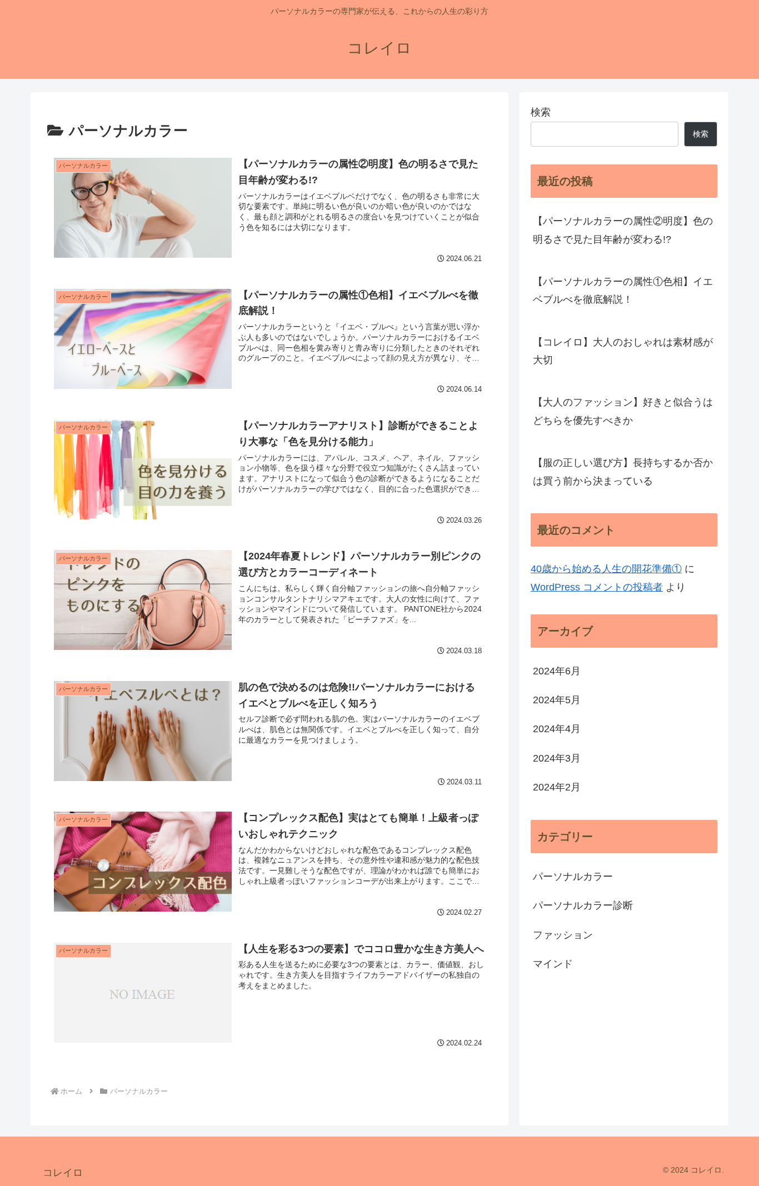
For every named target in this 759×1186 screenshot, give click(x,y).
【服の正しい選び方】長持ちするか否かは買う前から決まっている (623, 471)
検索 (541, 112)
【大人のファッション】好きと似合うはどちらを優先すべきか (623, 411)
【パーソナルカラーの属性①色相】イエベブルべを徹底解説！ (623, 290)
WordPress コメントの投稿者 (597, 587)
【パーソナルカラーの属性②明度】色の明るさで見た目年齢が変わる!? (623, 230)
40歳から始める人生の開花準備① (606, 568)
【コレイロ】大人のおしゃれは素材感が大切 (623, 351)
